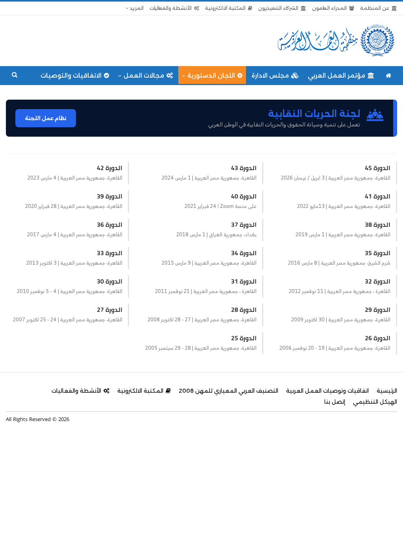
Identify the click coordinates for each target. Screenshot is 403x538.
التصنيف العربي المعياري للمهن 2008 (228, 390)
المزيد (136, 8)
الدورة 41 (377, 196)
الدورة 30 (109, 281)
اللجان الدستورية (211, 75)
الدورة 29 (377, 309)
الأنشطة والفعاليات (171, 8)
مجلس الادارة (270, 75)
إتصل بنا (334, 401)
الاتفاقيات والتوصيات (71, 75)
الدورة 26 (377, 338)
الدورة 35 (377, 253)
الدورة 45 (377, 168)
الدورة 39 (109, 196)
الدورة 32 (377, 281)
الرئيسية (387, 390)
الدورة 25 (244, 338)
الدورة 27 (109, 309)
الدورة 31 (244, 281)
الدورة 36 (109, 224)
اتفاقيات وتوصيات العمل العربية (327, 390)
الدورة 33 (109, 253)
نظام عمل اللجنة (46, 118)
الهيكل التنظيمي (375, 401)
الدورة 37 (244, 224)
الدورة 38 (377, 224)
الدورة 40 (244, 196)
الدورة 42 (109, 168)
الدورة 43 (244, 168)
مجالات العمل (144, 75)
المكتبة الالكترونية (225, 8)
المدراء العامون (329, 8)
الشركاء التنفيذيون (278, 8)
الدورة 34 (244, 253)
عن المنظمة (374, 8)
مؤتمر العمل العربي (336, 75)
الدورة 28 (244, 309)
